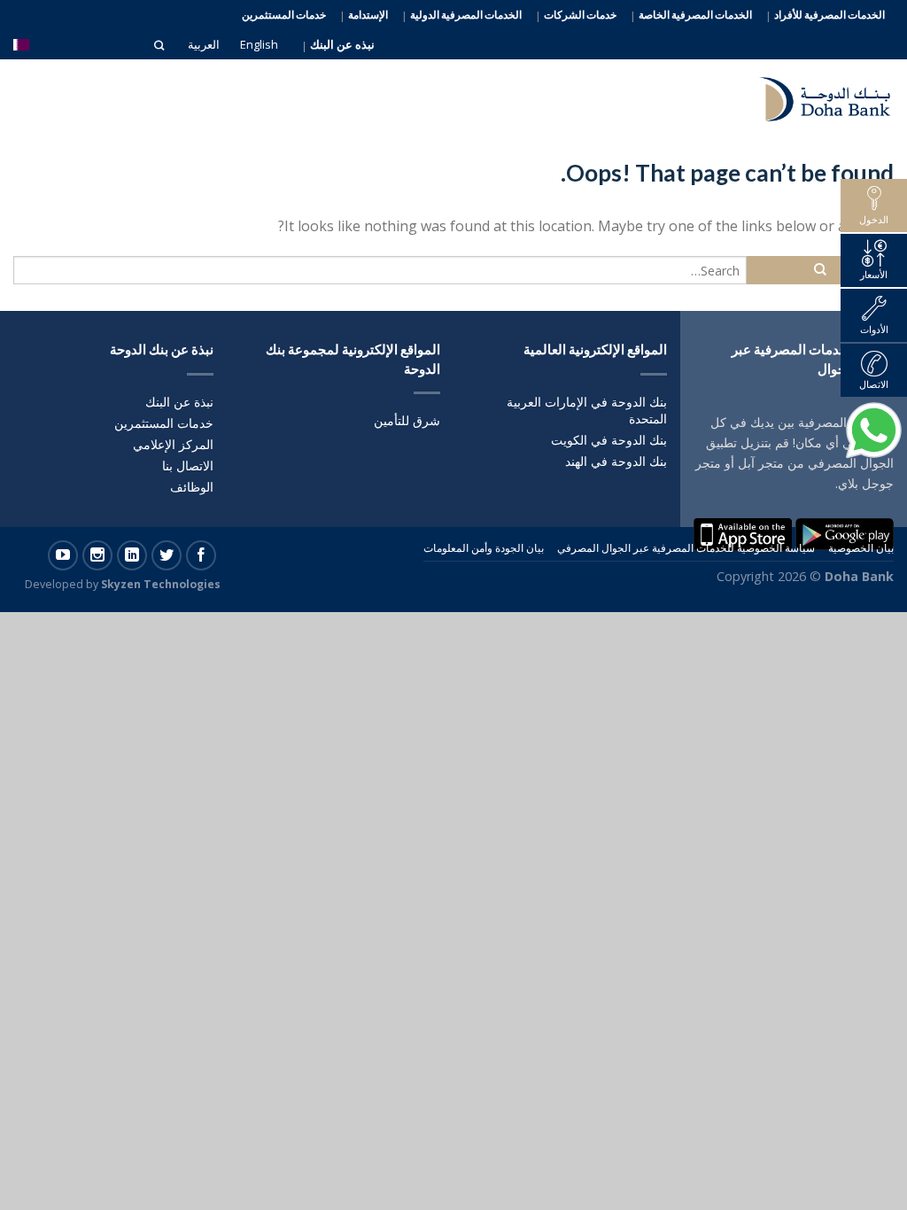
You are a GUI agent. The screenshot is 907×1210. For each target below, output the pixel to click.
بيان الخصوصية (861, 548)
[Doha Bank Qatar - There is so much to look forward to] (814, 94)
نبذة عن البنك (179, 401)
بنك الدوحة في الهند (616, 461)
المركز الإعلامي (173, 444)
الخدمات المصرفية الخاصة (695, 15)
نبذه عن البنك (342, 44)
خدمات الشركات (580, 15)
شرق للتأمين (407, 420)
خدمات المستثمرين (284, 14)
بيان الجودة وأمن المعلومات (483, 548)
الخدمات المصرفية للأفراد (829, 15)
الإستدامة (368, 15)
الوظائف (191, 486)
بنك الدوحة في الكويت (609, 439)
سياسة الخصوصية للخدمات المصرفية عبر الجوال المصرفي (686, 548)
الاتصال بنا (187, 465)
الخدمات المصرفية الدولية (466, 15)
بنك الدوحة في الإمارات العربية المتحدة (587, 410)
